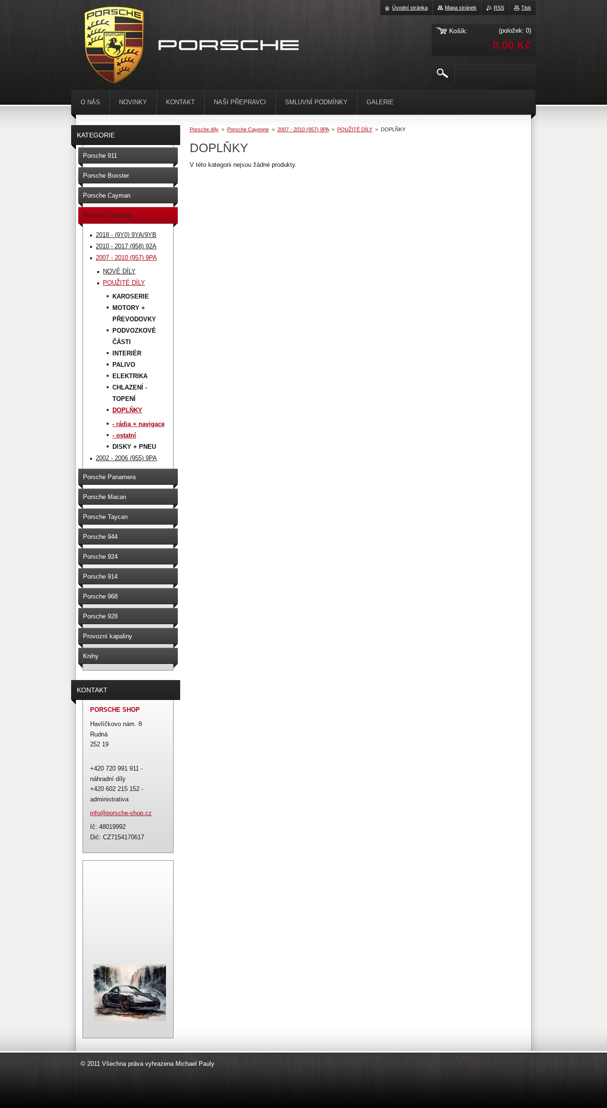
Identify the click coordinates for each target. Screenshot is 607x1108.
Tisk (526, 7)
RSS (499, 7)
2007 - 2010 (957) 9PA (303, 129)
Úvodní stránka (410, 7)
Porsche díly (204, 129)
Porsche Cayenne (248, 129)
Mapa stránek (461, 7)
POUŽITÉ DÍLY (354, 129)
